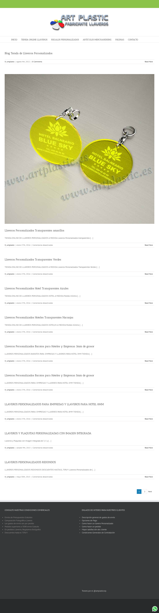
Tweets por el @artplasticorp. (94, 591)
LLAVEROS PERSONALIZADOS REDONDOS (30, 462)
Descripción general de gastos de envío (98, 517)
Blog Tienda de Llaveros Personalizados (28, 53)
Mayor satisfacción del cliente (94, 529)
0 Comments (37, 61)
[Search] (143, 39)
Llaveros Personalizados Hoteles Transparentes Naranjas (39, 317)
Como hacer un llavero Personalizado (97, 523)
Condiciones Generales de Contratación (98, 532)
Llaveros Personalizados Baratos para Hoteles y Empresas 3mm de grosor (49, 346)
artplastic (10, 61)
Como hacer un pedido (91, 526)
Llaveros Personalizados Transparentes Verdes (33, 259)
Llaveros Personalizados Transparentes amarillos (34, 230)
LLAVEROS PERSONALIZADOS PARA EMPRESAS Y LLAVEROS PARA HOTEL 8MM (54, 404)
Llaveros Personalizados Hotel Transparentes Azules (36, 288)
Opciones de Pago (89, 520)
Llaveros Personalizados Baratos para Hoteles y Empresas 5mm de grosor (49, 375)
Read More (149, 61)
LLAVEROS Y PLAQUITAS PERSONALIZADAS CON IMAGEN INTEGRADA (48, 433)
